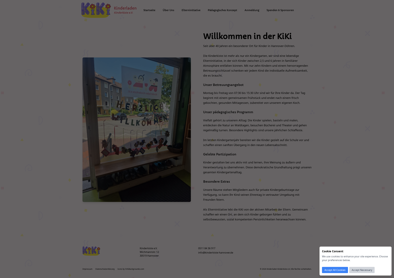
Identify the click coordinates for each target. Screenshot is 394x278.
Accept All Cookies (335, 270)
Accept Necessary (362, 270)
